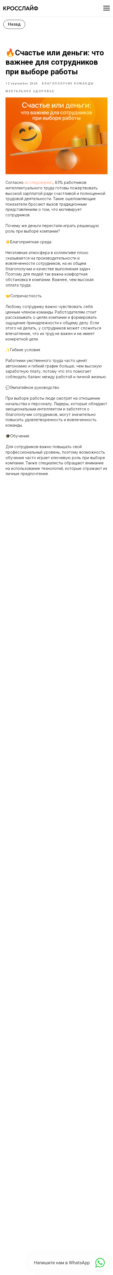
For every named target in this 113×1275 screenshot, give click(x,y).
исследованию (39, 182)
